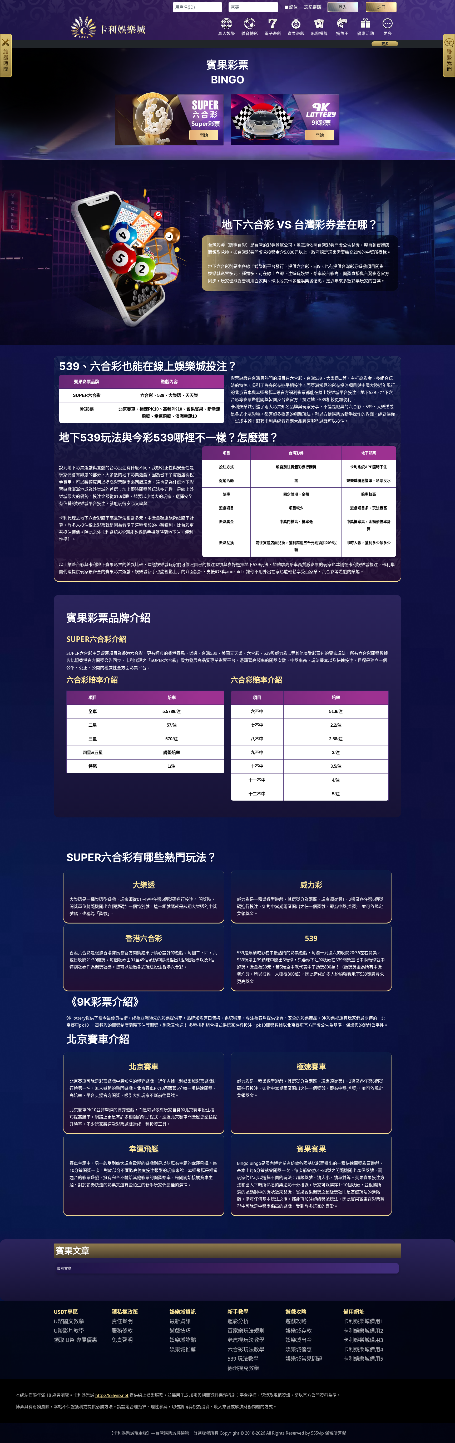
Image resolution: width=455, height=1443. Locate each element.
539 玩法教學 (243, 1358)
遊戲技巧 (180, 1330)
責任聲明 (122, 1321)
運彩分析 (238, 1321)
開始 (204, 135)
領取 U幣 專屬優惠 (75, 1340)
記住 (293, 7)
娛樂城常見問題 (303, 1358)
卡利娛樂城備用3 (363, 1340)
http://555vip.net (111, 1395)
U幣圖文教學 (69, 1321)
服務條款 (122, 1330)
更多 (385, 43)
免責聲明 (122, 1340)
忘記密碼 (312, 7)
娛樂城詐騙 (183, 1340)
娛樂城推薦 (183, 1349)
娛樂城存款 (298, 1330)
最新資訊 (180, 1321)
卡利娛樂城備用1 (363, 1321)
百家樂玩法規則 (246, 1330)
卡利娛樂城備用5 (363, 1358)
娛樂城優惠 (298, 1349)
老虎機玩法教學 (246, 1340)
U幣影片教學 (69, 1330)
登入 (342, 7)
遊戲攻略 (295, 1321)
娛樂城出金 (298, 1340)
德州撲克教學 (243, 1368)
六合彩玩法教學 (246, 1349)
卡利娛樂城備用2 (363, 1330)
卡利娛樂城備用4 (363, 1349)
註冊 (381, 7)
